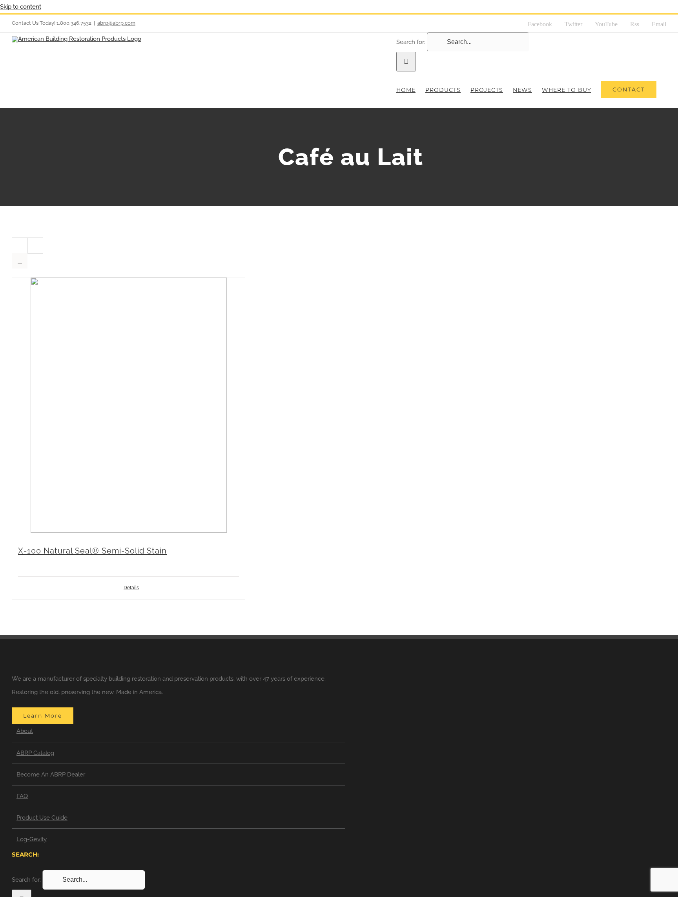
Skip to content (20, 6)
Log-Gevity (31, 839)
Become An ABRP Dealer (50, 774)
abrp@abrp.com (116, 23)
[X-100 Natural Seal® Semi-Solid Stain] (128, 407)
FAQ (22, 796)
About (24, 730)
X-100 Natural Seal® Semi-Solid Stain (92, 550)
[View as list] (19, 261)
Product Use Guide (41, 817)
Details (131, 587)
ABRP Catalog (35, 752)
